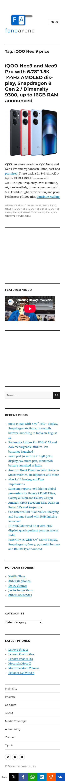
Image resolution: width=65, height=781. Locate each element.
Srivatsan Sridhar (14, 205)
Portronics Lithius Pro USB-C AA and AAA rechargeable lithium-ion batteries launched (32, 447)
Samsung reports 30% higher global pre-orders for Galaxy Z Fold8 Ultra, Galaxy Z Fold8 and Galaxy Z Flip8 (32, 493)
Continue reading (48, 196)
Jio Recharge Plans (20, 590)
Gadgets (10, 704)
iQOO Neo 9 (20, 208)
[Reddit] (51, 777)
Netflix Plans (17, 576)
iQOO (53, 205)
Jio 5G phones (17, 585)
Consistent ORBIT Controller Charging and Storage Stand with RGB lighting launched (33, 516)
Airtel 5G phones (19, 581)
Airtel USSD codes (20, 595)
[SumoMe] (60, 777)
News (8, 208)
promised (11, 173)
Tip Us (9, 745)
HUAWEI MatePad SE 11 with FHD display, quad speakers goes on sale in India (33, 530)
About (9, 713)
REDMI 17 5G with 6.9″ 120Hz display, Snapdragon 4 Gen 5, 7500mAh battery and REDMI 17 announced (34, 544)
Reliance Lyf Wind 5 (21, 672)
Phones (10, 696)
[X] (14, 777)
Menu (54, 22)
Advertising (12, 729)
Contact (10, 737)
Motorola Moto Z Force (23, 668)
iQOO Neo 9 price (37, 208)
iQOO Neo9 (24, 212)
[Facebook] (23, 777)
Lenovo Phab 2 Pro (20, 659)
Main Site (11, 688)
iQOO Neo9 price (40, 212)
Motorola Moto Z (19, 663)
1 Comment (24, 215)
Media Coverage (15, 721)
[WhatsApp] (32, 777)
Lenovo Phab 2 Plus (21, 654)
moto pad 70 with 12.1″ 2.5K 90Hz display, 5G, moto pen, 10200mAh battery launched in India (30, 461)
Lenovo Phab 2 (18, 649)
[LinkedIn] (41, 777)
